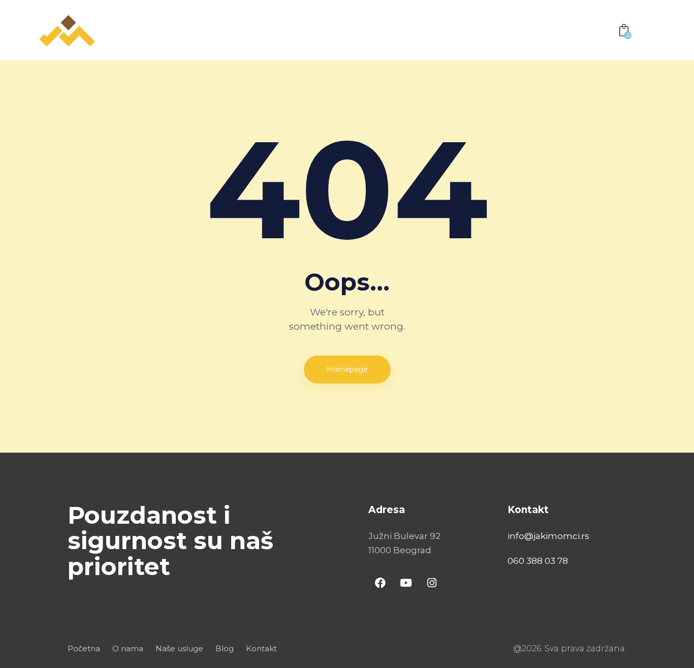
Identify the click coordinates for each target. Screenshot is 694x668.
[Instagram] (432, 582)
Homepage (347, 369)
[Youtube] (406, 582)
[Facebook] (380, 582)
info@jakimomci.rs (548, 536)
